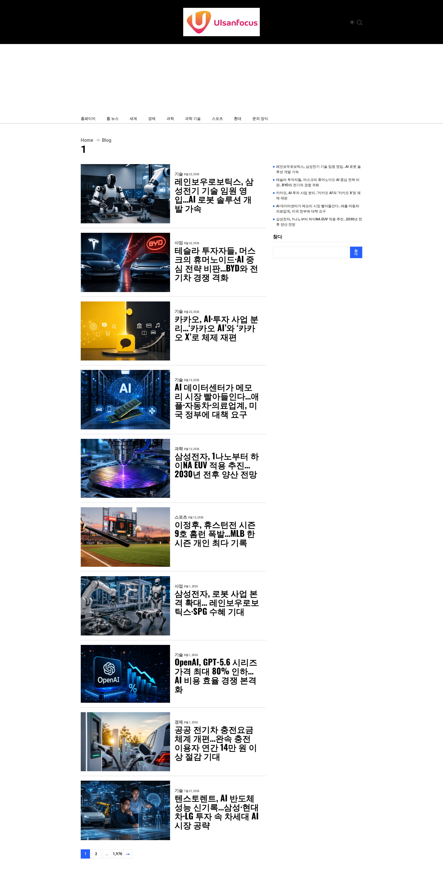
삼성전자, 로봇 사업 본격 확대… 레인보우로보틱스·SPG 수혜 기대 (217, 601)
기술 (179, 174)
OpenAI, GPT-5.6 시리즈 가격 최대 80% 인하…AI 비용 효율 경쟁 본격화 (216, 675)
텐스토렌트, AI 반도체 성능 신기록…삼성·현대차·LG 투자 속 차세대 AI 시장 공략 (217, 811)
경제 (152, 118)
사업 (179, 242)
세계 (133, 118)
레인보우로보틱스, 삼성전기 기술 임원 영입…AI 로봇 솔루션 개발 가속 (214, 194)
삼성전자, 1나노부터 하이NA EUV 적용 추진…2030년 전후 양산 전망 (217, 464)
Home (87, 140)
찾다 (277, 236)
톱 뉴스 (113, 118)
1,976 (117, 854)
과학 (170, 118)
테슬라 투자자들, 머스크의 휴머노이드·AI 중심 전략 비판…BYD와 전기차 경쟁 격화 (216, 263)
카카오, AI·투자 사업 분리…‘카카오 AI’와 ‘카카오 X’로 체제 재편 (216, 327)
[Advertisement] (221, 78)
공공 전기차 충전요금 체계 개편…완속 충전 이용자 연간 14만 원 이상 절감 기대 (216, 742)
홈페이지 (88, 118)
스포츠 (217, 118)
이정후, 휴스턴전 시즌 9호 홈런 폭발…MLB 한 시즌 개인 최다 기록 (215, 533)
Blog (106, 140)
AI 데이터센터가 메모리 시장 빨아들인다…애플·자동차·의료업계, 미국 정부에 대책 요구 (217, 400)
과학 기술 (193, 118)
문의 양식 (260, 118)
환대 (237, 118)
